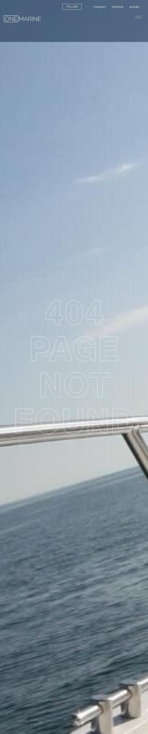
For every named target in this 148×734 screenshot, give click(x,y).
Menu (138, 17)
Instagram (99, 7)
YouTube (134, 7)
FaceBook (118, 7)
